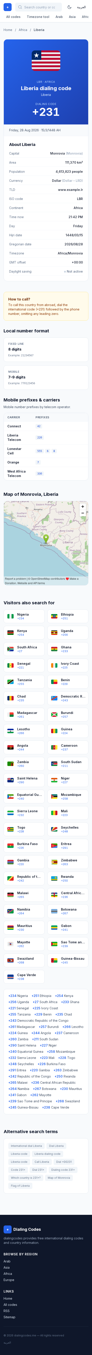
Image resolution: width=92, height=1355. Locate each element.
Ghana (70, 1002)
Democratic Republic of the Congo (38, 1020)
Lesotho (73, 1027)
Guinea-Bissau (23, 1107)
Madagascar (21, 1027)
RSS (7, 1311)
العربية (81, 7)
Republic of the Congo (29, 1076)
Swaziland (68, 1101)
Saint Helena (22, 1045)
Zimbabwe (65, 1070)
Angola (41, 1033)
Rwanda (64, 1076)
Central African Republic (53, 1082)
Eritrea (17, 1070)
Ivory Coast (45, 1008)
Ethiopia (41, 996)
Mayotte (40, 1095)
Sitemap (9, 1317)
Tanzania (19, 1014)
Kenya (64, 996)
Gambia (40, 1070)
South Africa (45, 1002)
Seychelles (21, 1064)
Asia (72, 17)
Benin (43, 1014)
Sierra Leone (22, 1058)
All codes (13, 17)
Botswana (44, 1089)
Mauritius (71, 1089)
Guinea (18, 1033)
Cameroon (66, 1033)
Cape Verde (55, 1107)
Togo (66, 1058)
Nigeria (18, 996)
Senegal (18, 1008)
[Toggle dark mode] (69, 7)
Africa (23, 30)
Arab (59, 17)
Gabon (17, 1095)
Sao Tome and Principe (30, 1101)
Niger (48, 1045)
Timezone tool (38, 17)
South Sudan (45, 1039)
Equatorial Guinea (25, 1051)
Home (8, 30)
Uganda (18, 1002)
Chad (63, 1014)
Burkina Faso (52, 1064)
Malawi (17, 1082)
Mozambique (61, 1051)
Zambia (18, 1039)
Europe (9, 1280)
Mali (47, 1058)
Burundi (49, 1027)
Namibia (18, 1089)
